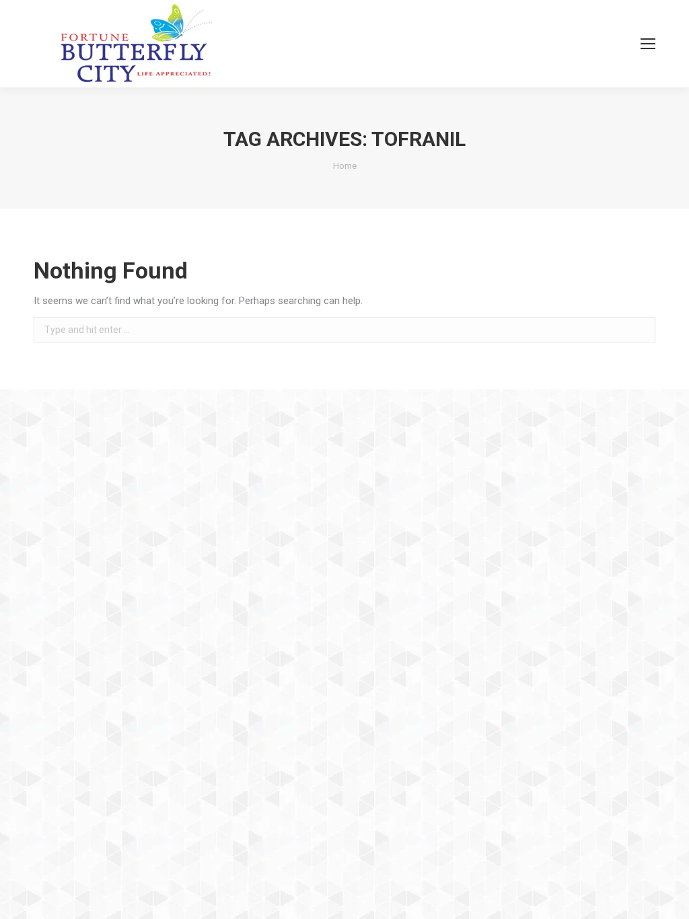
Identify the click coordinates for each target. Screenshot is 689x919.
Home (345, 166)
